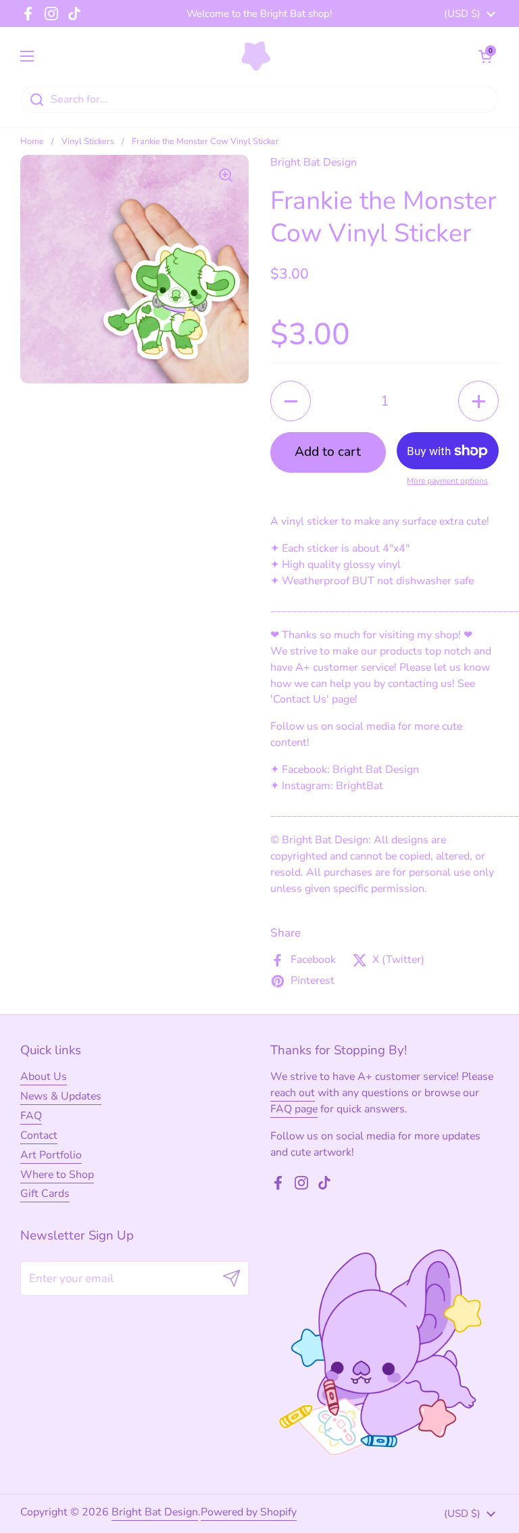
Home (32, 141)
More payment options (447, 480)
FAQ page (294, 1109)
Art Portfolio (51, 1155)
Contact (38, 1135)
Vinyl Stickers (87, 141)
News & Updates (60, 1096)
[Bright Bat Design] (256, 56)
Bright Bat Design (155, 1512)
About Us (43, 1076)
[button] (485, 56)
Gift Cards (45, 1193)
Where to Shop (57, 1174)
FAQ (31, 1115)
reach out (292, 1092)
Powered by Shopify (249, 1512)
